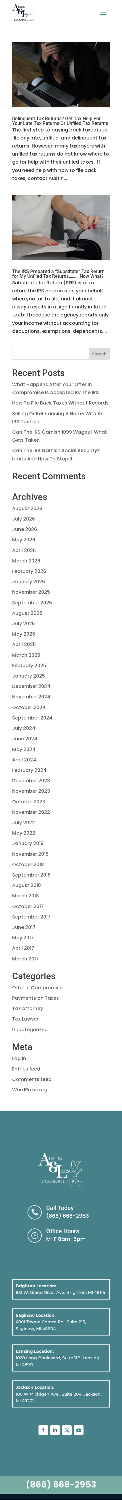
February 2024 (29, 770)
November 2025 (31, 592)
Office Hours (62, 1231)
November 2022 (31, 812)
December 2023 (31, 780)
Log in (19, 1058)
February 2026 (29, 571)
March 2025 (26, 655)
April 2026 (24, 550)
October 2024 (29, 707)
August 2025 (27, 613)
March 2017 (25, 958)
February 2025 (29, 665)
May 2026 (23, 539)
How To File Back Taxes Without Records (60, 402)
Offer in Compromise (37, 987)
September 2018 (31, 875)
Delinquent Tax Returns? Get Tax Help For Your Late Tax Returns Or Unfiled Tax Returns (60, 121)
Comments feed (32, 1079)
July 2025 (23, 623)
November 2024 (31, 696)
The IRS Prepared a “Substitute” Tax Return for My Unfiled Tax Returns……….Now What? (58, 274)
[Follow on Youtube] (79, 1430)
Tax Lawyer (25, 1018)
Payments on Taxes (35, 998)
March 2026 (26, 560)
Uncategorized (30, 1029)
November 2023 (31, 791)
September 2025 (32, 602)
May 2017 (23, 937)
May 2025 (23, 634)
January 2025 (28, 676)
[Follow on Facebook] (43, 1430)
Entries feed (26, 1068)
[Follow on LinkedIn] (55, 1430)
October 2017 (28, 906)
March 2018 (25, 895)
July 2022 (23, 822)
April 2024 (24, 759)
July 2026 (23, 518)
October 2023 (28, 801)
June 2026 (24, 529)
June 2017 (24, 927)
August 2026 (27, 508)
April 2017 (23, 948)
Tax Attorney (27, 1008)
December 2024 (31, 686)
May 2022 (23, 833)
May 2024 (24, 749)
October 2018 (28, 864)
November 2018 (30, 854)
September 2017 (31, 916)
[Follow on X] (67, 1430)
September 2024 (32, 717)
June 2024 (24, 738)
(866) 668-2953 (67, 1216)
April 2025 (24, 644)
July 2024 (23, 728)
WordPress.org (29, 1089)
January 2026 (28, 581)
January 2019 (28, 843)
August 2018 (26, 885)
